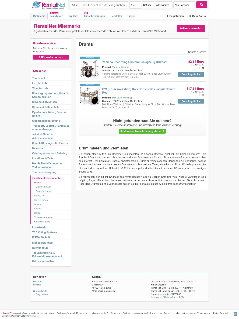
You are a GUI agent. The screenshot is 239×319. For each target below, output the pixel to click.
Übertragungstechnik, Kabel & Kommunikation (50, 94)
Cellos (37, 212)
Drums (37, 182)
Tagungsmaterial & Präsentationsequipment (47, 254)
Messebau (38, 148)
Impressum (156, 297)
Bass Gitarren (41, 199)
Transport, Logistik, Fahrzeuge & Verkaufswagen (50, 127)
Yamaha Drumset (120, 67)
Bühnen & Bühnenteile (45, 107)
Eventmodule (40, 247)
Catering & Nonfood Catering (49, 153)
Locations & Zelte (42, 158)
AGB (181, 297)
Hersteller (116, 16)
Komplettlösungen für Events (50, 143)
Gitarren (38, 204)
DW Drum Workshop (122, 97)
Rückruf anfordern (52, 57)
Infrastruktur (40, 227)
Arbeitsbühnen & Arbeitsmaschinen (43, 136)
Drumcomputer (43, 186)
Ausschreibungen (94, 16)
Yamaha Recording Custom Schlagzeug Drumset (134, 62)
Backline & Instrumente (46, 178)
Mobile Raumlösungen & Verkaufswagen (47, 165)
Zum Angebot (190, 74)
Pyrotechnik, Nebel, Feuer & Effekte (49, 113)
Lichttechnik (39, 83)
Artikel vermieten (191, 28)
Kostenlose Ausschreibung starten (141, 131)
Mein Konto (198, 16)
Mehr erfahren (32, 315)
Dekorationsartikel (43, 261)
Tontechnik (39, 78)
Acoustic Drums (43, 191)
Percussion (39, 195)
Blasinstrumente (42, 221)
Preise (131, 16)
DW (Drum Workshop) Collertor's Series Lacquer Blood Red (138, 90)
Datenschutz (170, 297)
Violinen (38, 208)
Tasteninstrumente (43, 217)
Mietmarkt (39, 16)
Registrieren (176, 16)
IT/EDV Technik (41, 237)
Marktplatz (56, 16)
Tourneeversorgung (44, 172)
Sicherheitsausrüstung (46, 120)
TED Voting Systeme (44, 232)
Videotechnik (40, 88)
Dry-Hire (73, 16)
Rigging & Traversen (44, 102)
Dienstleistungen (42, 242)
